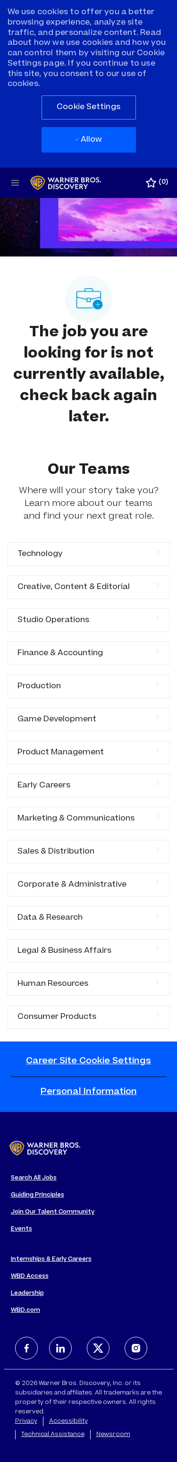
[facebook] (26, 1348)
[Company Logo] (65, 183)
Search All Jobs (34, 1178)
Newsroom (113, 1434)
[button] (89, 107)
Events (21, 1229)
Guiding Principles (37, 1195)
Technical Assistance (52, 1434)
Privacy (26, 1421)
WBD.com (25, 1310)
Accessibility (68, 1421)
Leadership (27, 1293)
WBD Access (30, 1276)
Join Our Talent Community (52, 1212)
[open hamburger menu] (15, 182)
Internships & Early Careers (51, 1259)
